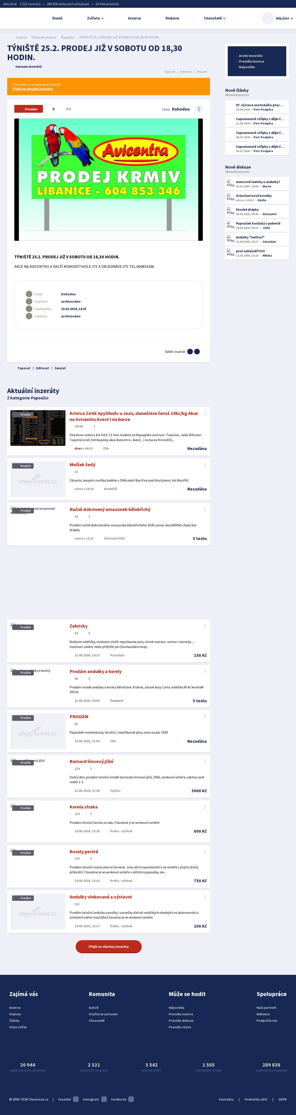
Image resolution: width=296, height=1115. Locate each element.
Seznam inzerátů (28, 66)
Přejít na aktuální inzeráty (33, 89)
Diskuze (172, 18)
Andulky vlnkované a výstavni (101, 897)
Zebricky (79, 626)
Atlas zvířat (18, 1027)
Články (14, 1020)
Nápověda (247, 67)
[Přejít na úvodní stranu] (9, 37)
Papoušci (67, 37)
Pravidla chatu (180, 1027)
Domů (57, 18)
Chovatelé (213, 18)
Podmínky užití (256, 1099)
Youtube (64, 1099)
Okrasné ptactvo (44, 37)
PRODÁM (79, 716)
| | (185, 72)
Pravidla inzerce (251, 61)
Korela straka (84, 807)
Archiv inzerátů (250, 55)
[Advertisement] (108, 583)
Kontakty (226, 1099)
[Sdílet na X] (197, 351)
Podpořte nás (267, 1020)
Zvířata (93, 18)
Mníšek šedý (82, 464)
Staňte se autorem (103, 1014)
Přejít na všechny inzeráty (109, 946)
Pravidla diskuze (181, 1020)
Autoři (94, 1007)
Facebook (118, 1099)
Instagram (91, 1099)
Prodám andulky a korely (96, 671)
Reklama (263, 1014)
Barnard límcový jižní (91, 761)
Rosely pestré (84, 851)
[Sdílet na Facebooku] (190, 351)
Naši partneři (266, 1007)
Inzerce (134, 18)
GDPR (282, 1099)
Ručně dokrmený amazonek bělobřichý (110, 509)
